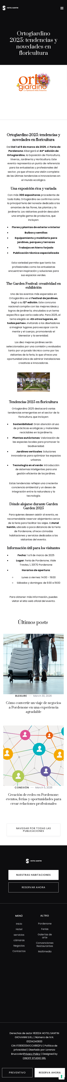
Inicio (19, 924)
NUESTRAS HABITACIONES (33, 875)
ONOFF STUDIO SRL (34, 1058)
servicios (19, 935)
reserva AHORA (50, 1072)
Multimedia (44, 951)
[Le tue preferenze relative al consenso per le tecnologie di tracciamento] (62, 1077)
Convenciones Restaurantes (44, 944)
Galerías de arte (45, 936)
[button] (62, 8)
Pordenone (45, 923)
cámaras (19, 940)
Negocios (19, 945)
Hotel (19, 929)
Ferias (44, 929)
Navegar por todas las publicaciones (33, 830)
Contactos (19, 951)
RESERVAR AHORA (33, 887)
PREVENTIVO (17, 1072)
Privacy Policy (32, 1054)
